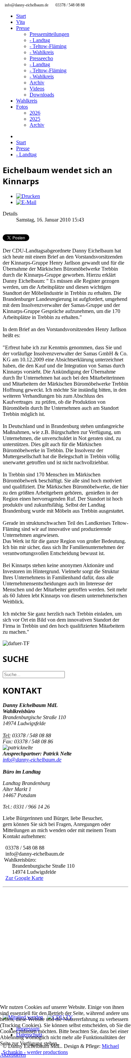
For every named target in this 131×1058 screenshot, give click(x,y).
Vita (20, 22)
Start (21, 16)
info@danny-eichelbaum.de (32, 759)
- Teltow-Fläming (48, 46)
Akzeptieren (13, 1055)
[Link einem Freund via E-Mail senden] (26, 202)
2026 (35, 113)
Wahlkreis (26, 101)
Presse (23, 28)
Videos (37, 88)
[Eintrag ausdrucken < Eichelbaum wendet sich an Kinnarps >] (28, 196)
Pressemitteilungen (49, 34)
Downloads (42, 94)
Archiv (37, 82)
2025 (35, 119)
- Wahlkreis (42, 52)
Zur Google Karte (24, 878)
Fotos (22, 107)
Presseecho (41, 58)
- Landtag (40, 40)
